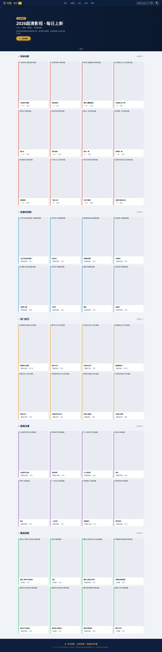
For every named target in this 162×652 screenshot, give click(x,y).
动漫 (86, 3)
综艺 (79, 3)
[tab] (82, 49)
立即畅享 (25, 40)
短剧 (92, 3)
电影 (65, 3)
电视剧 (72, 3)
